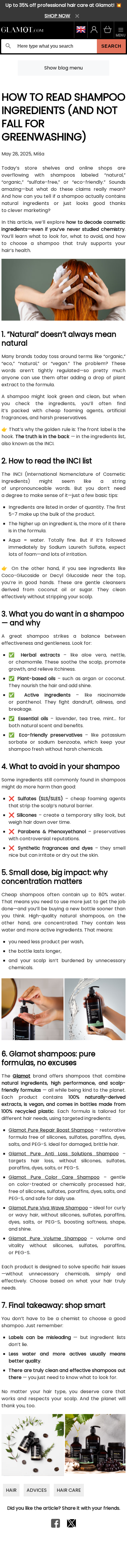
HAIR (11, 1490)
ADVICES (37, 1490)
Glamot (21, 1076)
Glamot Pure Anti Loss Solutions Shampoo (64, 1153)
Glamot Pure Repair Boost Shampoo (51, 1130)
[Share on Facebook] (55, 1526)
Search (111, 46)
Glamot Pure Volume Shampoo (48, 1238)
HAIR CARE (69, 1490)
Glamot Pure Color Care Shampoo (54, 1177)
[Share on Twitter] (71, 1526)
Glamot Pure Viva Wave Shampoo (48, 1207)
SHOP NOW (57, 15)
